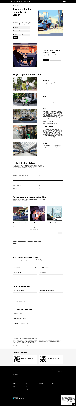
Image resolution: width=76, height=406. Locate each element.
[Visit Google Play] (15, 398)
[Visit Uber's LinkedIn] (13, 394)
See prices (15, 37)
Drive (17, 1)
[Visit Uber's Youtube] (15, 394)
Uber (11, 1)
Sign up (64, 1)
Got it (73, 403)
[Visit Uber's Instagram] (17, 394)
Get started (46, 59)
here (71, 401)
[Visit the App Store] (21, 398)
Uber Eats (24, 1)
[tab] (27, 204)
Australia (14, 5)
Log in (61, 1)
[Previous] (59, 233)
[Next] (61, 233)
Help (58, 1)
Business (20, 1)
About (28, 1)
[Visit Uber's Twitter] (19, 394)
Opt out (70, 403)
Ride (14, 1)
